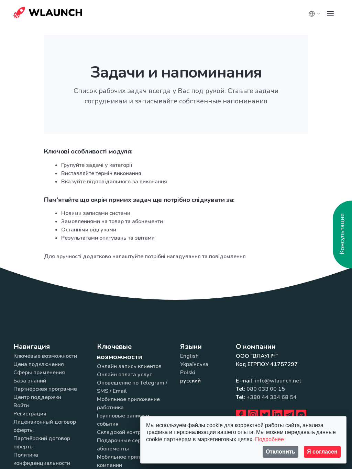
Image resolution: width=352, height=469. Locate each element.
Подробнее (269, 439)
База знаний (29, 381)
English (189, 356)
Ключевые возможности (45, 356)
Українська (194, 364)
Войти (21, 405)
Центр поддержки (37, 397)
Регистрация (29, 413)
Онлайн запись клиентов (129, 366)
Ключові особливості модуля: (88, 151)
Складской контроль (123, 432)
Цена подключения (38, 364)
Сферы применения (39, 372)
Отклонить (280, 452)
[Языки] (314, 14)
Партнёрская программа (45, 389)
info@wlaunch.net (278, 381)
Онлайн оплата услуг (124, 374)
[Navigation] (330, 13)
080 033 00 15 (265, 389)
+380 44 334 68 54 (271, 397)
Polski (187, 372)
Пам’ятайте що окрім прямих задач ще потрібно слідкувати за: (139, 199)
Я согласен (322, 452)
